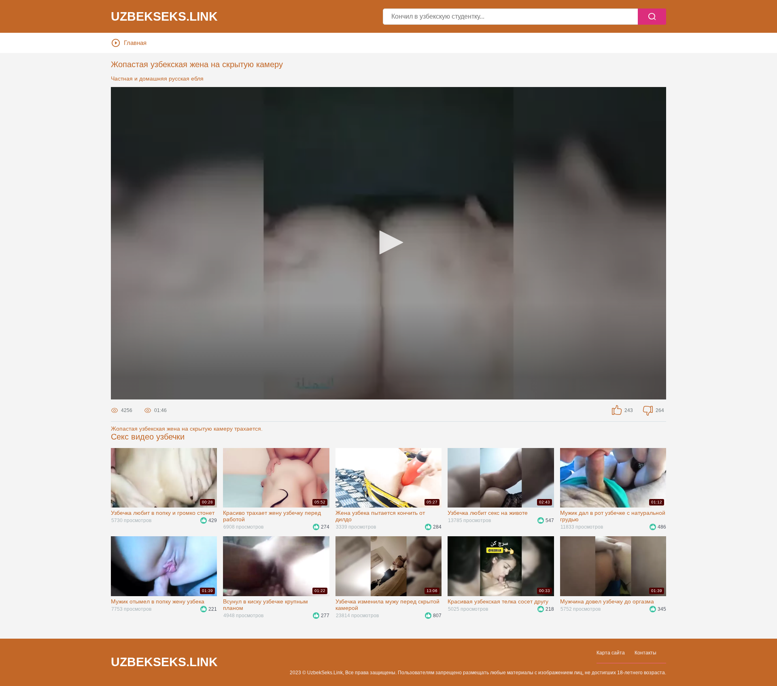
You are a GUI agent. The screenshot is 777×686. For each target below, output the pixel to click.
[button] (388, 242)
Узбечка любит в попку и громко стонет (162, 513)
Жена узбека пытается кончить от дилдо (380, 516)
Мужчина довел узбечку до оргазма (607, 601)
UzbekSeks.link (164, 17)
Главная (135, 42)
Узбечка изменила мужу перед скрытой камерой (387, 604)
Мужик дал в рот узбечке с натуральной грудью (612, 516)
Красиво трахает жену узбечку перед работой (272, 516)
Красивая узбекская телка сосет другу (498, 601)
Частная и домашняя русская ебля (157, 78)
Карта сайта (611, 653)
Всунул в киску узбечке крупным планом (265, 604)
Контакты (645, 653)
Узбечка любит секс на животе (488, 513)
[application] (388, 243)
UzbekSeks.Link (164, 662)
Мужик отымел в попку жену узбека (157, 601)
